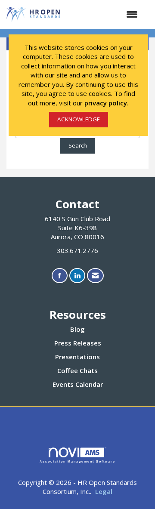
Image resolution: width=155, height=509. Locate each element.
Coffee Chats (77, 370)
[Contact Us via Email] (95, 275)
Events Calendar (78, 384)
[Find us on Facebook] (60, 275)
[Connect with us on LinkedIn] (77, 275)
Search (77, 145)
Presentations (77, 356)
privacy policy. (106, 103)
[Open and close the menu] (104, 14)
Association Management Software (78, 461)
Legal (103, 491)
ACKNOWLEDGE (78, 119)
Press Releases (77, 343)
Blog (77, 329)
